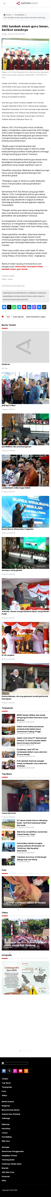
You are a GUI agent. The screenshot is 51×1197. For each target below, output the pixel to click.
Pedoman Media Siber (12, 1164)
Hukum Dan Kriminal (11, 1114)
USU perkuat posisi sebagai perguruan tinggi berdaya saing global (23, 569)
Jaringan (5, 1147)
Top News (7, 774)
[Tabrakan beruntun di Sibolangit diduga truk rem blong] (8, 860)
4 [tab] (29, 910)
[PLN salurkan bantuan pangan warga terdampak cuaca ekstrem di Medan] (8, 764)
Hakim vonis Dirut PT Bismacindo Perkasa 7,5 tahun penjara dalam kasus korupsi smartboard (32, 740)
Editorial (5, 1124)
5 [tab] (32, 910)
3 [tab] (25, 910)
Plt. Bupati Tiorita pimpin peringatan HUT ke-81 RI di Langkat (24, 653)
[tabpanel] (25, 892)
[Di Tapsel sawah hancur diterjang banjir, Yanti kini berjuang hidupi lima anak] (8, 824)
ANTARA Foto (8, 1172)
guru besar (18, 317)
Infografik (7, 955)
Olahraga (6, 1118)
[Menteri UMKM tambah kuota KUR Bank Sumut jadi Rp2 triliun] (25, 388)
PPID (4, 1181)
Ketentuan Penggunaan (13, 1151)
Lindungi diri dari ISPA (17, 1043)
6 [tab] (27, 952)
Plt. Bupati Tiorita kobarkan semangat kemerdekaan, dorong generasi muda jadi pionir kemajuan (25, 696)
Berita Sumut (8, 1102)
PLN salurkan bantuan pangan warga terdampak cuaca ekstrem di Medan (32, 763)
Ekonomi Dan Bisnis (11, 1110)
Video (5, 913)
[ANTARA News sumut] (28, 3)
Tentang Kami (8, 1160)
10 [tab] (41, 952)
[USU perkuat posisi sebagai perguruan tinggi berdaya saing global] (25, 553)
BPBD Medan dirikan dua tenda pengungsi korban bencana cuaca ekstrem (32, 717)
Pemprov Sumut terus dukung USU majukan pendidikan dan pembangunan (23, 445)
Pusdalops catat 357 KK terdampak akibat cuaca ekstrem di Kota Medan (32, 752)
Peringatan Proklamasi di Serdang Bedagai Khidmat (22, 363)
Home (8, 15)
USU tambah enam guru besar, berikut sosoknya (24, 17)
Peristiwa (6, 1129)
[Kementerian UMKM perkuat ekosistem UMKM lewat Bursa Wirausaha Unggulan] (25, 511)
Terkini (5, 1079)
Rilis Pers (6, 1141)
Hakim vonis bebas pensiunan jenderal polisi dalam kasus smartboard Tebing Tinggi (30, 729)
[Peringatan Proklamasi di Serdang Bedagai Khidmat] (25, 347)
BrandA (5, 1168)
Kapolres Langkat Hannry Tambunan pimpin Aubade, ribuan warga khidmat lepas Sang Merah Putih (25, 611)
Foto (4, 870)
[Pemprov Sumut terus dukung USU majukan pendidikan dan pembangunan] (25, 429)
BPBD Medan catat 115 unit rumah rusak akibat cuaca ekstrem (24, 811)
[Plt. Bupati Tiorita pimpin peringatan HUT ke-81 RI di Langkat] (25, 638)
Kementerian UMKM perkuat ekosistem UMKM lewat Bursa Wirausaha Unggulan (24, 527)
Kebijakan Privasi (9, 1155)
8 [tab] (34, 952)
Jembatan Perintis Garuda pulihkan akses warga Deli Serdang (25, 944)
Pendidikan (19, 15)
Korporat (6, 1176)
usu (8, 317)
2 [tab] (22, 910)
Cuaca (4, 1133)
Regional (6, 1106)
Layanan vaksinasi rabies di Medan (25, 902)
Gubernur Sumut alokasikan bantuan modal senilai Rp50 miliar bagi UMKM (23, 486)
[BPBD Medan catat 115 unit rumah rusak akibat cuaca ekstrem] (25, 796)
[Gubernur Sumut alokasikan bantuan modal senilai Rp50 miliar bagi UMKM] (25, 470)
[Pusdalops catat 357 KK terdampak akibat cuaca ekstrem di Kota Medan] (8, 753)
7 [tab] (31, 952)
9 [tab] (38, 952)
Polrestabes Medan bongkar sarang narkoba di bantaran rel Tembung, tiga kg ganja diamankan (30, 847)
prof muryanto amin (35, 317)
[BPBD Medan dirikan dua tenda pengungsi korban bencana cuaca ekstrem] (8, 718)
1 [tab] (18, 910)
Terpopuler (7, 708)
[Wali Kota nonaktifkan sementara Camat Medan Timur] (8, 835)
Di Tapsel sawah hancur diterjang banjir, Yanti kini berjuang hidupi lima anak (32, 822)
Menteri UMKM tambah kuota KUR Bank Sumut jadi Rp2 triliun (24, 404)
